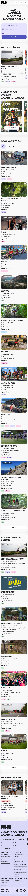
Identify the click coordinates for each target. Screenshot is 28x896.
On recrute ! (3, 859)
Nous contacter (4, 854)
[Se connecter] (16, 2)
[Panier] (21, 2)
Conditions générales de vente (20, 866)
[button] (3, 146)
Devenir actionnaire (5, 858)
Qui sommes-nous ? (5, 856)
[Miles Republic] (4, 2)
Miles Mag (16, 858)
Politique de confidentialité (20, 864)
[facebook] (18, 890)
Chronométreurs (17, 880)
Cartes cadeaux (17, 859)
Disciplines (16, 876)
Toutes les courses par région (20, 872)
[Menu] (25, 2)
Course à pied (17, 870)
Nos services (4, 882)
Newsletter (16, 856)
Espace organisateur (5, 880)
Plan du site (16, 874)
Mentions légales (4, 861)
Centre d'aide (4, 885)
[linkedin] (25, 890)
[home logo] (6, 827)
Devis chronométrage (6, 883)
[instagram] (21, 890)
